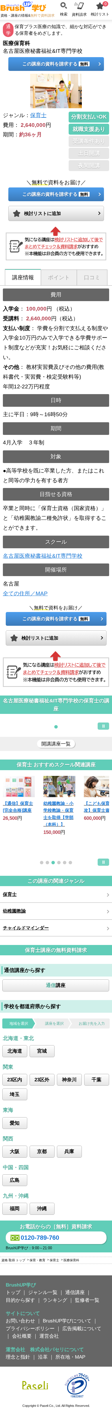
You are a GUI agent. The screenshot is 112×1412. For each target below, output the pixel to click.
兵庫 (69, 1151)
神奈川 (69, 1079)
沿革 (43, 1356)
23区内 (14, 1079)
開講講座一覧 (56, 743)
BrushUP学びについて (67, 1320)
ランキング (55, 1300)
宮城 (42, 1050)
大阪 (15, 1151)
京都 (42, 1151)
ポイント (59, 277)
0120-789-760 (40, 1237)
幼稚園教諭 (14, 911)
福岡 (15, 1208)
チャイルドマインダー (26, 927)
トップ (13, 1292)
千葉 (96, 1079)
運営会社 (49, 1336)
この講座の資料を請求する (55, 63)
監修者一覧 (87, 1300)
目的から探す (20, 1300)
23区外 (41, 1079)
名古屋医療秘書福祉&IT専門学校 (42, 556)
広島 (15, 1180)
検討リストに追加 (42, 213)
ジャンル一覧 (42, 1292)
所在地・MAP (70, 1356)
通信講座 (75, 1292)
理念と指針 (18, 1356)
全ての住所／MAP (25, 593)
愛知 (15, 1123)
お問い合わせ (20, 1320)
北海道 (14, 1050)
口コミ (92, 277)
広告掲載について (81, 1328)
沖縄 (42, 1208)
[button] (56, 727)
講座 (55, 985)
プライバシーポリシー (30, 1328)
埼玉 (15, 1094)
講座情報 (23, 277)
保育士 (38, 115)
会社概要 (22, 1336)
